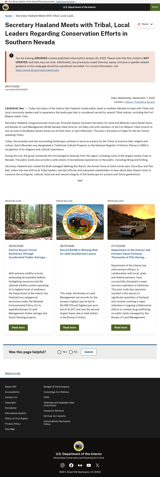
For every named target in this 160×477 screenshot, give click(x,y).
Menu (155, 7)
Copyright (10, 402)
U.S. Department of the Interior (79, 7)
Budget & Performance (56, 386)
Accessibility (12, 392)
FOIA (46, 397)
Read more (18, 327)
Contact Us (11, 397)
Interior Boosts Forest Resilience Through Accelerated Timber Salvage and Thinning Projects (27, 253)
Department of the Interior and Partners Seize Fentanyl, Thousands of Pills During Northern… (130, 253)
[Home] (5, 7)
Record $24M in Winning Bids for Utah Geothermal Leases (79, 251)
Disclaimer (11, 408)
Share (145, 24)
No (75, 351)
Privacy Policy (12, 423)
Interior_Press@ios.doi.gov (140, 102)
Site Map (10, 429)
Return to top (12, 373)
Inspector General (54, 410)
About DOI (10, 386)
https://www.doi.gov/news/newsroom (37, 70)
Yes (64, 351)
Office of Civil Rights (16, 418)
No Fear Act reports (55, 416)
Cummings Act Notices (56, 392)
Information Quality (15, 413)
